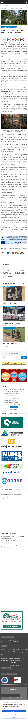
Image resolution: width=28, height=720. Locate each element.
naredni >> (3, 498)
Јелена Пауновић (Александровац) (13, 393)
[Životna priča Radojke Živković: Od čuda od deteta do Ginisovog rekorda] (14, 293)
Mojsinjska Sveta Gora (17, 248)
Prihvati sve (14, 711)
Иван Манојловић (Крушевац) (12, 398)
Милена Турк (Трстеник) (10, 400)
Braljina (5, 248)
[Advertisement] (14, 516)
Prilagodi (14, 714)
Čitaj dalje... (14, 662)
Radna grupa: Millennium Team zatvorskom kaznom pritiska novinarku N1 (8, 275)
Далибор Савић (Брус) (10, 395)
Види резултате (14, 409)
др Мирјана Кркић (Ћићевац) (11, 402)
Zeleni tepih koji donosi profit (10, 343)
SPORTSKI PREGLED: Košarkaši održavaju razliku (20, 274)
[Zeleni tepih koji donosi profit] (14, 334)
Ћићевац (15, 27)
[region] (14, 710)
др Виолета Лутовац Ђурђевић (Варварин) (14, 404)
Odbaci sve (14, 717)
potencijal (24, 248)
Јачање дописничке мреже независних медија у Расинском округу (7, 27)
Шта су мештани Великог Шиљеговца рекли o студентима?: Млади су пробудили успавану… (12, 323)
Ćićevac (10, 248)
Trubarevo (3, 250)
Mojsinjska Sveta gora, (18, 53)
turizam (8, 250)
